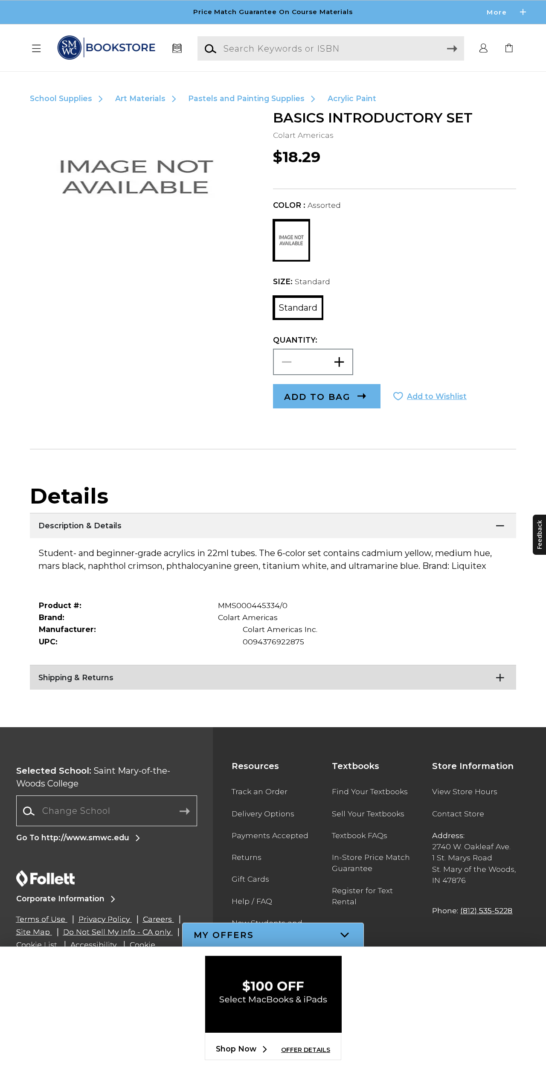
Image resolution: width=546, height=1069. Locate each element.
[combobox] (106, 811)
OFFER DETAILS (305, 1050)
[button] (273, 12)
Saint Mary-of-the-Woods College (93, 777)
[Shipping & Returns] (273, 675)
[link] (509, 48)
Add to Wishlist (437, 396)
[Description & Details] (273, 523)
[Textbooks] (177, 48)
